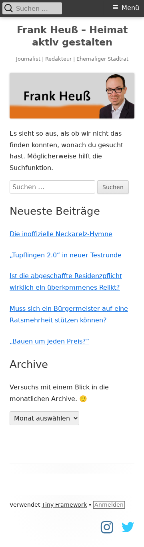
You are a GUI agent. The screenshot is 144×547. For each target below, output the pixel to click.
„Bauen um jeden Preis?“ (49, 341)
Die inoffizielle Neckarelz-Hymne (61, 234)
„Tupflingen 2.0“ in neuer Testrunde (66, 255)
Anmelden (109, 505)
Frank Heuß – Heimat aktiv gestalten (72, 36)
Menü (130, 8)
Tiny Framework (64, 505)
